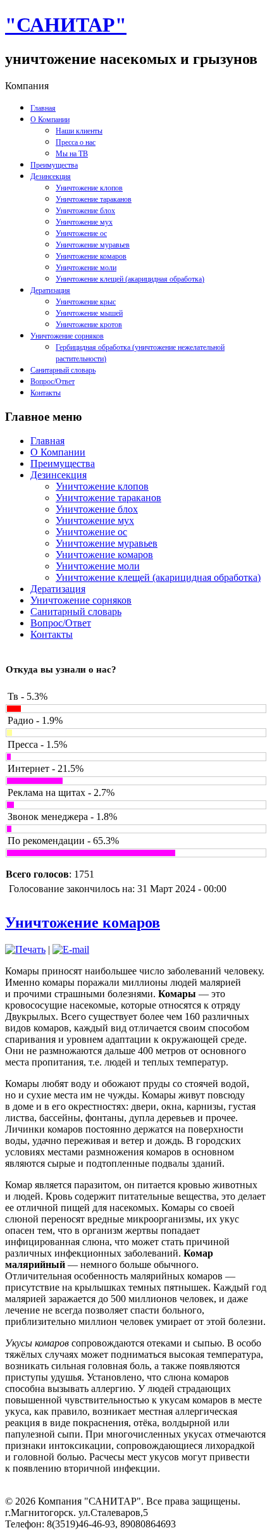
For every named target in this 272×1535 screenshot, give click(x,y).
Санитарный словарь (63, 370)
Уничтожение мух (84, 222)
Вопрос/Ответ (52, 381)
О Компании (50, 119)
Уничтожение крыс (86, 301)
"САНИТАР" (66, 24)
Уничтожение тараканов (94, 199)
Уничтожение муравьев (93, 244)
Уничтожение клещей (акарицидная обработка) (130, 279)
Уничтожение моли (86, 267)
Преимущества (54, 165)
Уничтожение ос (81, 233)
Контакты (45, 392)
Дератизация (50, 290)
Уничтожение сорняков (67, 336)
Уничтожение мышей (89, 313)
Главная (43, 108)
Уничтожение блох (85, 210)
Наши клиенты (79, 131)
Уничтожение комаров (91, 256)
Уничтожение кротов (89, 324)
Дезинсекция (50, 176)
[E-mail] (71, 949)
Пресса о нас (76, 142)
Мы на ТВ (72, 153)
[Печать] (25, 949)
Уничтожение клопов (89, 187)
